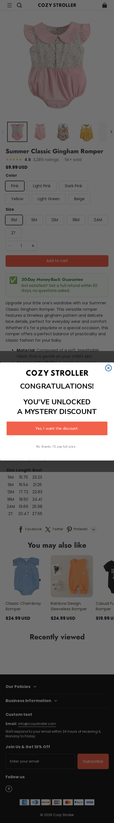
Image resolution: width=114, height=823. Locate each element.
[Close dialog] (108, 368)
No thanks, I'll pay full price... (56, 447)
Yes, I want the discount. (57, 428)
